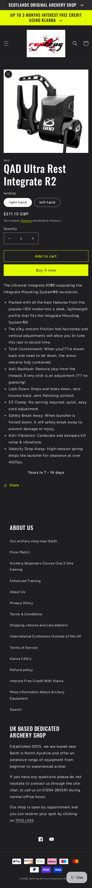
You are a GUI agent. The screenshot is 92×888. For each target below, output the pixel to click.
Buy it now (46, 270)
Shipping (26, 220)
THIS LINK (24, 820)
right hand (18, 202)
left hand (47, 202)
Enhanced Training (25, 581)
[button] (6, 43)
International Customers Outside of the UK (45, 636)
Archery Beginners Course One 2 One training (41, 566)
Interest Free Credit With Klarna (36, 681)
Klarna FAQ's (20, 659)
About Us (18, 592)
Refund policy (21, 670)
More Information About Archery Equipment (37, 695)
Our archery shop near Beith (33, 541)
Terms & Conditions (26, 614)
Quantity (10, 229)
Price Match (20, 552)
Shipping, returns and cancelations (39, 625)
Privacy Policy (21, 603)
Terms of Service (24, 648)
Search (16, 709)
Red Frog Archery (39, 878)
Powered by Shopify (61, 878)
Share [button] (14, 485)
